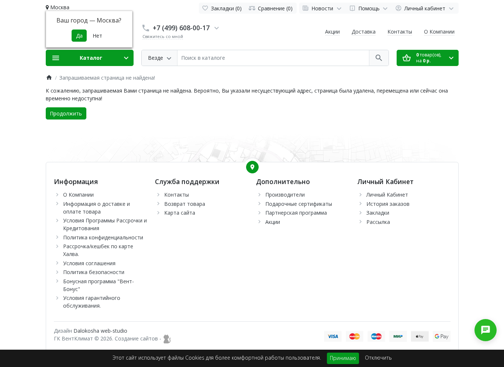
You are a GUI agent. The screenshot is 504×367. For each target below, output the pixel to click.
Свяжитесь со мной (162, 36)
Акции (332, 31)
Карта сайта (179, 212)
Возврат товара (184, 203)
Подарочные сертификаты (298, 203)
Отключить (378, 357)
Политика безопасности (93, 272)
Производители (285, 194)
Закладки (377, 212)
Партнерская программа (296, 212)
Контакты (399, 31)
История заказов (388, 203)
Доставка (364, 31)
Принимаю (343, 357)
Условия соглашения (89, 263)
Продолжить (66, 113)
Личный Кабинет (387, 194)
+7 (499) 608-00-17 (181, 27)
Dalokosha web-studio (100, 330)
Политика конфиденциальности (103, 237)
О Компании (439, 31)
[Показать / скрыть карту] (252, 167)
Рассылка (378, 221)
